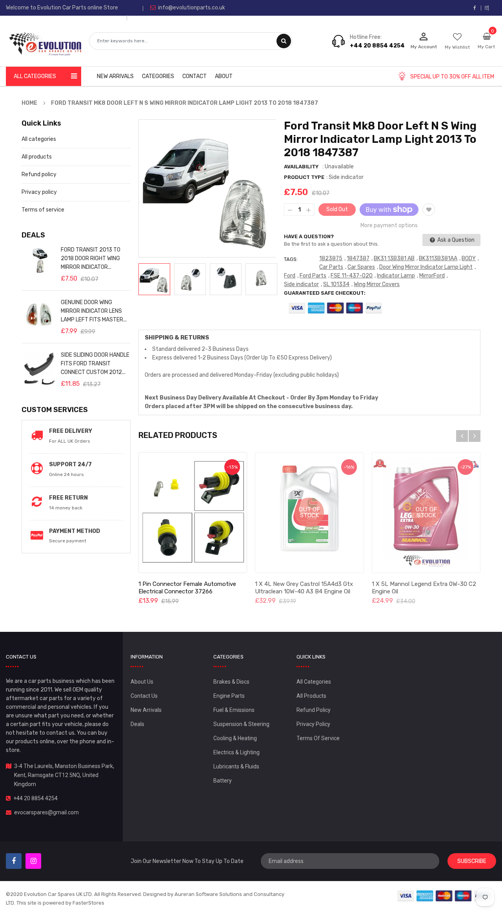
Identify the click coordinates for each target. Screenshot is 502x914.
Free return (68, 497)
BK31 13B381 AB (394, 258)
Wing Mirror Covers (377, 284)
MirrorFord (432, 275)
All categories (39, 139)
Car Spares (361, 267)
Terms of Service (318, 738)
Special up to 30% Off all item (452, 76)
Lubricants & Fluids (236, 766)
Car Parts (331, 267)
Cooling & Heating (235, 738)
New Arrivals (146, 710)
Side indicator (301, 284)
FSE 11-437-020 (352, 275)
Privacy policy (39, 192)
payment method (74, 531)
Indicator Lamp (396, 275)
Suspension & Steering (241, 724)
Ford (289, 275)
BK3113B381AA (438, 258)
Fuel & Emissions (234, 710)
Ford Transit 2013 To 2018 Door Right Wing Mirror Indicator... (90, 258)
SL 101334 (336, 284)
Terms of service (43, 209)
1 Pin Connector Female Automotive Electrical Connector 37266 (187, 587)
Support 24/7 (70, 464)
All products (37, 156)
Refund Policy (313, 710)
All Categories (313, 682)
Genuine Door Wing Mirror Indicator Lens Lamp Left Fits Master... (94, 311)
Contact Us (144, 696)
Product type (304, 177)
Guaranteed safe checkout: (325, 293)
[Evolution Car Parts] (444, 896)
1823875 (330, 258)
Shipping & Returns (177, 337)
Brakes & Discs (231, 682)
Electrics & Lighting (236, 752)
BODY (469, 258)
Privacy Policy (313, 724)
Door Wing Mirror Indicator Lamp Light (426, 267)
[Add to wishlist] (428, 209)
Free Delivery (70, 431)
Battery (222, 780)
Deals (137, 724)
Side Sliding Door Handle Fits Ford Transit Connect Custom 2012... (95, 364)
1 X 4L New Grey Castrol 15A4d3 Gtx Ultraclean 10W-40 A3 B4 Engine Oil (304, 587)
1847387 (358, 258)
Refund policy (39, 174)
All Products (311, 696)
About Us (142, 682)
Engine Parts (229, 696)
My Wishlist (457, 47)
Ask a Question (455, 240)
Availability (301, 167)
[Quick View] (192, 512)
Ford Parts (313, 275)
